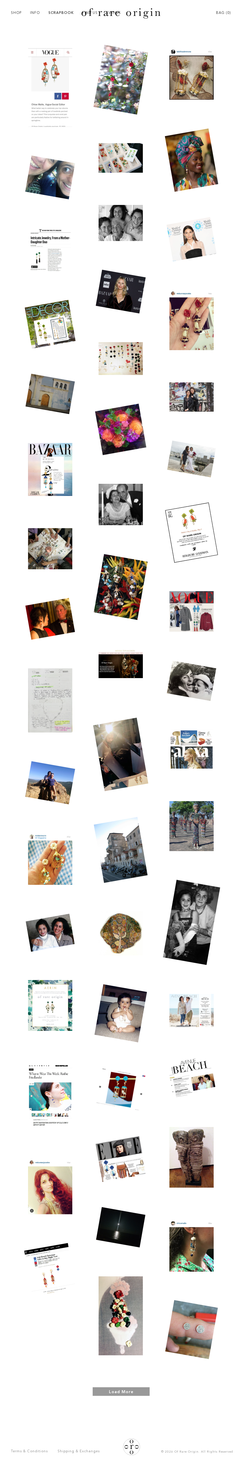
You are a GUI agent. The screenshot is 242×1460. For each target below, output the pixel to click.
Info (35, 13)
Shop (16, 13)
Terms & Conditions (29, 1451)
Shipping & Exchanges (79, 1451)
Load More (121, 1392)
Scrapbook (61, 13)
